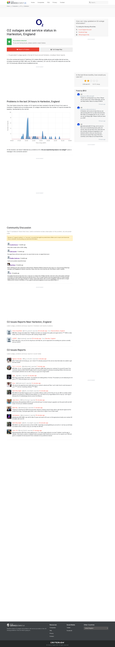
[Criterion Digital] (57, 642)
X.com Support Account (85, 29)
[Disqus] (40, 261)
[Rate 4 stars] (94, 81)
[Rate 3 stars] (91, 81)
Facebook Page (83, 32)
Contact (62, 2)
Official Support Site (84, 34)
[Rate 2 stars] (88, 81)
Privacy (55, 2)
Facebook (69, 630)
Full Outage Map (57, 49)
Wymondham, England (58, 331)
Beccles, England (50, 338)
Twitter (68, 627)
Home (33, 2)
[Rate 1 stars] (85, 81)
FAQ (48, 2)
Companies (41, 2)
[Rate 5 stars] (97, 81)
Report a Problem (24, 49)
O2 (21, 6)
